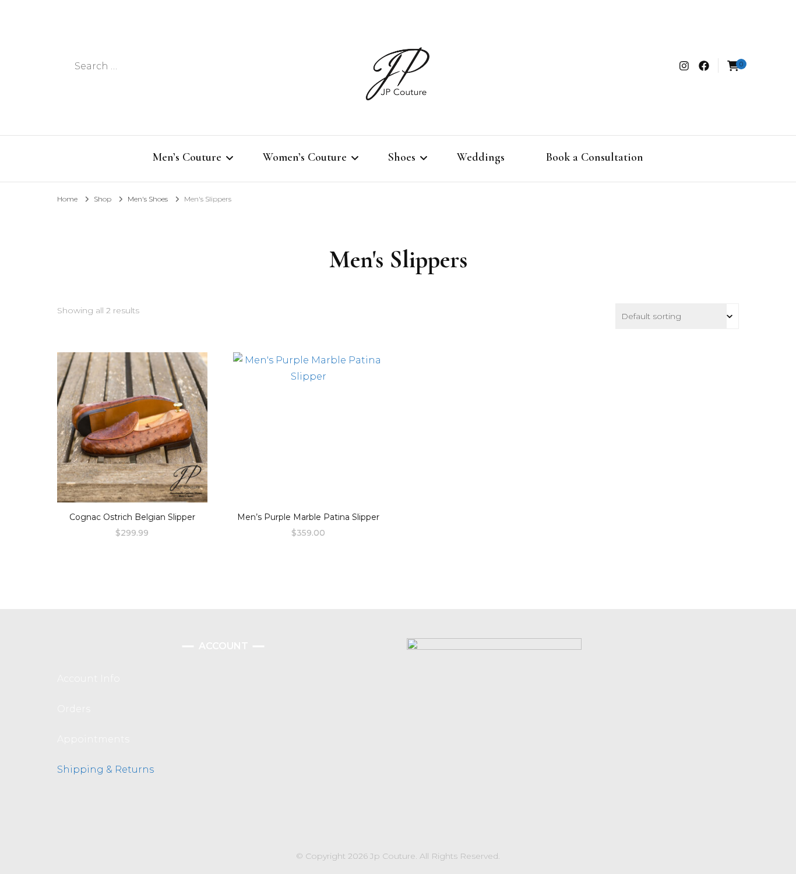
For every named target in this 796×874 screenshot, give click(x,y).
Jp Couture (392, 856)
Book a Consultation (594, 157)
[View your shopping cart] (733, 66)
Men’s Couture (187, 157)
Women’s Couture (305, 157)
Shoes (401, 157)
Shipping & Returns (105, 769)
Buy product (132, 423)
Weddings (481, 157)
